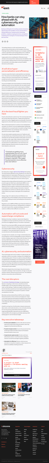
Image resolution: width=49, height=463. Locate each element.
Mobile (25, 429)
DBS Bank (43, 439)
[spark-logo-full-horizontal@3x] (5, 6)
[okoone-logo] (5, 426)
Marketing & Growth (5, 393)
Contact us (3, 441)
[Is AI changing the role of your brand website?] (25, 383)
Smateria (43, 437)
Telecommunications (37, 443)
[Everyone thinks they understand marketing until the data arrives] (9, 402)
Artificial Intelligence (8, 355)
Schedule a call (16, 375)
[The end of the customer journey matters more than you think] (9, 383)
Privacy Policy (45, 461)
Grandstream (44, 441)
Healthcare (35, 429)
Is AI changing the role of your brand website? (24, 395)
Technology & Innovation (39, 104)
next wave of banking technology (11, 282)
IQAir (42, 429)
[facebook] (1, 438)
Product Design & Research (39, 108)
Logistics (34, 431)
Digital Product (18, 433)
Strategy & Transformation (39, 100)
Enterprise (26, 439)
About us (3, 446)
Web (25, 431)
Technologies (27, 426)
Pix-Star (43, 443)
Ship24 (42, 435)
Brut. (42, 431)
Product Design (18, 435)
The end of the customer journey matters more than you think (8, 395)
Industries (35, 426)
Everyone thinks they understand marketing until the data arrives (8, 414)
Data (25, 441)
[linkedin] (6, 438)
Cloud (25, 437)
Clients (43, 426)
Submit (44, 167)
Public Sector (35, 441)
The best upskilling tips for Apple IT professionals (39, 133)
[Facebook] (2, 41)
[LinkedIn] (7, 41)
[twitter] (4, 438)
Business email (38, 75)
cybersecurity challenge (19, 171)
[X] (5, 41)
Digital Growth (18, 455)
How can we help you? (39, 81)
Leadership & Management (38, 112)
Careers (3, 444)
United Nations (44, 433)
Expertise (17, 426)
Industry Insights (5, 13)
